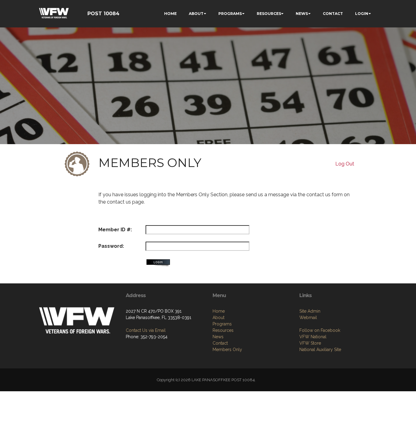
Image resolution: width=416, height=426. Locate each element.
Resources (223, 330)
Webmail (308, 317)
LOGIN (361, 13)
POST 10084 (103, 13)
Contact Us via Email (146, 330)
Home (219, 311)
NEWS (302, 13)
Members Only (227, 349)
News (218, 336)
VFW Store (310, 343)
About (218, 317)
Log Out (344, 164)
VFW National (312, 336)
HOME (170, 13)
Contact (220, 343)
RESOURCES (269, 13)
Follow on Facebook (319, 330)
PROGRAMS (230, 13)
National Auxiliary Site (320, 349)
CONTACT (333, 13)
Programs (222, 323)
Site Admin (309, 311)
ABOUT (196, 13)
